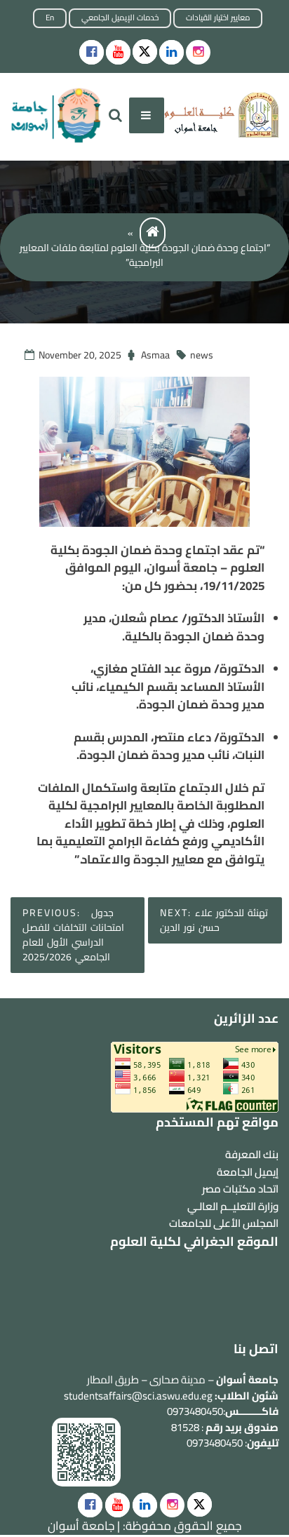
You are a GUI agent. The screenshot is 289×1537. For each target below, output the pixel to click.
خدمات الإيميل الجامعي (120, 17)
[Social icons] (91, 52)
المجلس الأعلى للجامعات (223, 1223)
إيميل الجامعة (247, 1172)
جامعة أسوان (81, 1526)
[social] (90, 1505)
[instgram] (198, 52)
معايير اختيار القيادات (218, 17)
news (201, 355)
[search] (115, 115)
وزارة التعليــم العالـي (232, 1206)
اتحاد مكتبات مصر (240, 1189)
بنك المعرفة (251, 1154)
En (50, 17)
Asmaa (155, 355)
